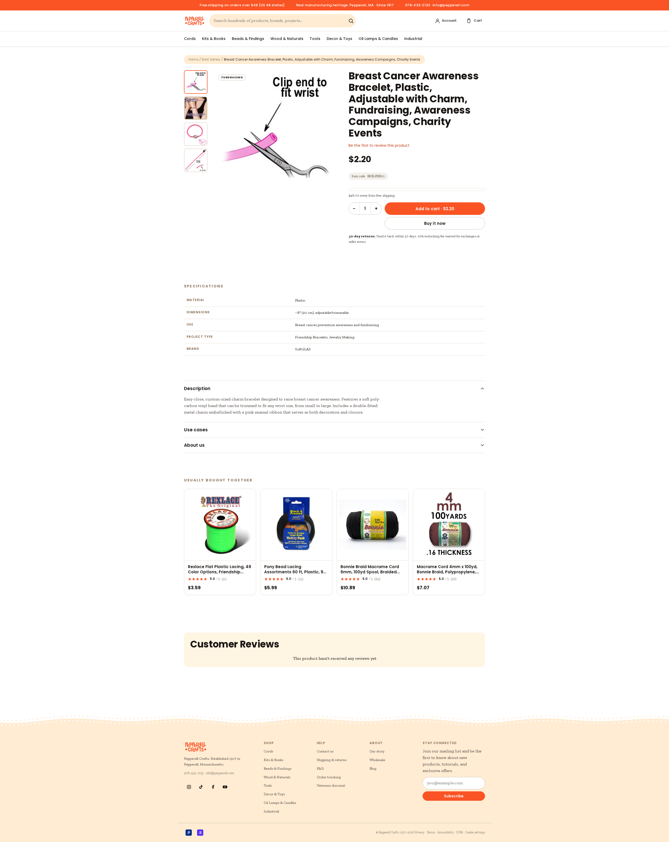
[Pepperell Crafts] (194, 21)
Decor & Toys (339, 38)
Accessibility (445, 832)
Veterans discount (331, 785)
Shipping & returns (332, 760)
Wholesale (377, 760)
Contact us (325, 751)
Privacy (419, 832)
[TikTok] (201, 787)
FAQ (320, 768)
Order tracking (329, 777)
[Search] (351, 21)
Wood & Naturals (286, 38)
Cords (190, 38)
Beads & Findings (248, 38)
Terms (431, 832)
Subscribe (454, 796)
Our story (377, 751)
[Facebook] (213, 787)
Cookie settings (475, 832)
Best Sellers (211, 59)
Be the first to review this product (379, 145)
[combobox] (280, 20)
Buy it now (435, 223)
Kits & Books (214, 38)
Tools (315, 38)
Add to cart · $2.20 (435, 208)
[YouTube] (225, 787)
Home (193, 59)
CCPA (459, 832)
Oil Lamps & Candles (378, 38)
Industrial (413, 38)
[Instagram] (189, 787)
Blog (373, 768)
